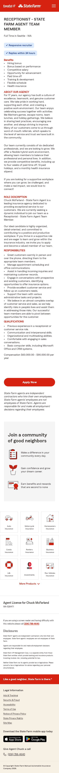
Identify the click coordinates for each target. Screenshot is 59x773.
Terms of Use (9, 709)
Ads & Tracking (10, 695)
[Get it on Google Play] (36, 739)
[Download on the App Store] (13, 739)
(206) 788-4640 (31, 624)
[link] (30, 6)
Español (7, 6)
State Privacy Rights (13, 718)
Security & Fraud (11, 700)
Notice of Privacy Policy (14, 714)
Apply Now (29, 382)
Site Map (7, 723)
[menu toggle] (54, 6)
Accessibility (9, 705)
